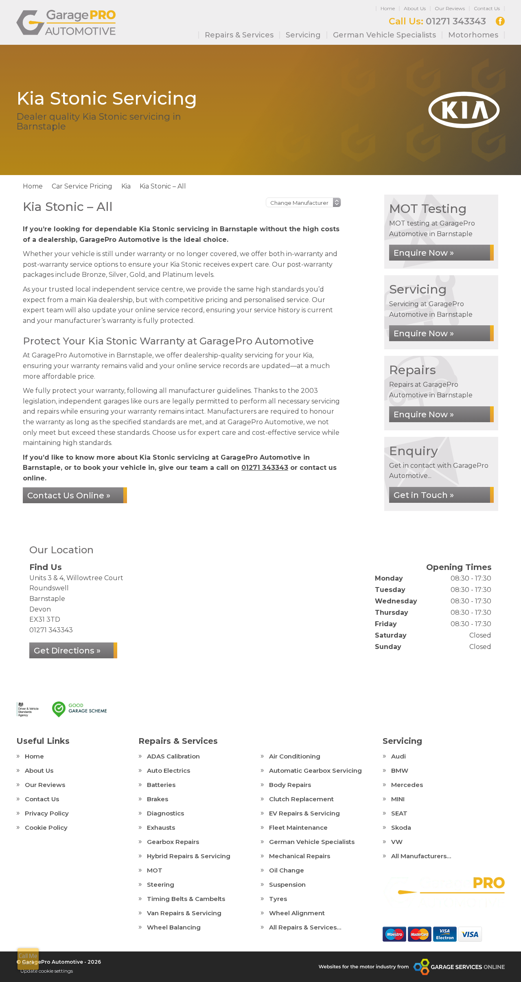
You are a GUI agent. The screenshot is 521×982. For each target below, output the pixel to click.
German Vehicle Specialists (384, 35)
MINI (398, 799)
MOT (154, 870)
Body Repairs (290, 785)
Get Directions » (67, 650)
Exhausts (161, 827)
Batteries (161, 785)
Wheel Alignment (297, 913)
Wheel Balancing (174, 927)
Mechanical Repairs (299, 856)
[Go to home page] (66, 22)
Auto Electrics (168, 770)
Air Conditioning (294, 756)
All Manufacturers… (421, 856)
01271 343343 (437, 21)
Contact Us (487, 8)
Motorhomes (473, 35)
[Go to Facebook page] (500, 21)
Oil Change (286, 870)
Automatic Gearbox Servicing (315, 770)
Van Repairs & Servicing (184, 913)
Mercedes (407, 785)
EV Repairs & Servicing (304, 813)
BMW (399, 770)
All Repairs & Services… (305, 927)
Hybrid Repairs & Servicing (188, 856)
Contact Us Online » (68, 495)
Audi (398, 756)
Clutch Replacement (301, 799)
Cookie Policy (46, 827)
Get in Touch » (424, 495)
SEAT (399, 813)
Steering (160, 884)
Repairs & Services (239, 35)
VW (397, 842)
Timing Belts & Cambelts (186, 899)
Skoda (401, 827)
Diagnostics (165, 813)
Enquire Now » (424, 253)
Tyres (278, 899)
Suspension (287, 884)
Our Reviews (450, 8)
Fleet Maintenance (298, 827)
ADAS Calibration (173, 756)
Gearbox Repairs (173, 842)
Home (388, 8)
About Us (415, 8)
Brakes (157, 799)
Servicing (303, 35)
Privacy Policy (47, 813)
